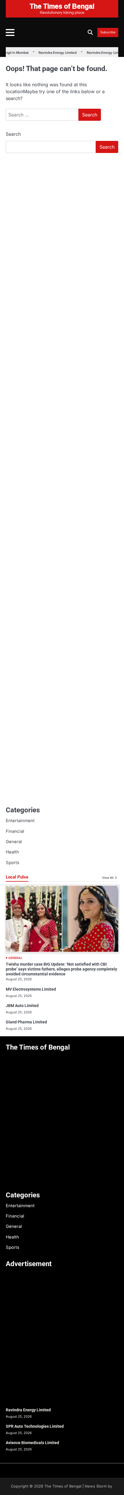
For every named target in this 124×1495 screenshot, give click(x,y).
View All (108, 877)
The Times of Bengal (62, 1486)
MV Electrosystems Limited (31, 989)
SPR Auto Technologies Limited (35, 1426)
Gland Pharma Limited (26, 1022)
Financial (15, 831)
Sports (12, 862)
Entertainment (20, 820)
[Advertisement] (62, 222)
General (14, 841)
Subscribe (107, 32)
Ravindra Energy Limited (52, 53)
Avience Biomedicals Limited (32, 1442)
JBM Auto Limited (22, 1005)
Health (12, 852)
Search (13, 134)
